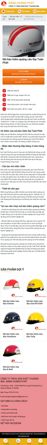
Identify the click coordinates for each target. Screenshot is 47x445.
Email (29, 443)
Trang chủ (9, 11)
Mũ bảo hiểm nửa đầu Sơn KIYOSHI (34, 302)
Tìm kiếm (25, 11)
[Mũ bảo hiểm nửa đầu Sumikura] (12, 319)
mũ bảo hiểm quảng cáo (20, 246)
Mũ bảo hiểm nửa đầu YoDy (34, 335)
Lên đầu (40, 443)
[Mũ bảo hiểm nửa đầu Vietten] (12, 286)
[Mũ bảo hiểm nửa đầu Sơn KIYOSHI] (35, 286)
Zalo (18, 443)
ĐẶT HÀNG (24, 73)
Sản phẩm (41, 11)
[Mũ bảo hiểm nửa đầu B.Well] (12, 352)
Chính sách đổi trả (7, 420)
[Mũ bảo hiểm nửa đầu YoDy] (35, 319)
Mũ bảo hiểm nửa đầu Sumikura (11, 335)
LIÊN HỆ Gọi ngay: (23, 81)
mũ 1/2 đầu (11, 122)
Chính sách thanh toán (9, 413)
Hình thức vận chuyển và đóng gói (13, 416)
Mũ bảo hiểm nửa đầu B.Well (11, 368)
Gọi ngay (6, 443)
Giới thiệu (4, 406)
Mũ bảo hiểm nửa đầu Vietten (11, 302)
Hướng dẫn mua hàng (9, 409)
